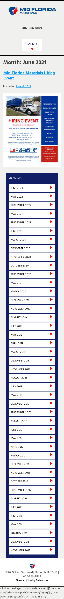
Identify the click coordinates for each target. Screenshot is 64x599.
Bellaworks (42, 580)
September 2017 (21, 412)
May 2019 (17, 335)
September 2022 (21, 205)
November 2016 (20, 473)
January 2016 (19, 533)
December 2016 (20, 464)
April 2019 (17, 343)
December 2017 (20, 404)
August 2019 (19, 317)
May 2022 (17, 214)
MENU (32, 44)
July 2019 (16, 326)
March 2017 (18, 456)
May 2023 (17, 197)
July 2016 (16, 507)
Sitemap (20, 580)
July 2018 (16, 386)
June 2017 (17, 430)
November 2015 (20, 550)
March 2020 (18, 292)
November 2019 (20, 309)
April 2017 (17, 447)
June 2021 (17, 231)
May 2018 (17, 395)
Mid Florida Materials (32, 13)
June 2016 (17, 516)
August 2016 (19, 499)
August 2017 (19, 421)
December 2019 (20, 300)
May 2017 (17, 438)
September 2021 (21, 222)
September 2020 (21, 274)
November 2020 (21, 257)
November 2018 (20, 369)
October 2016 (19, 481)
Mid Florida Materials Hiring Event (29, 76)
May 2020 (17, 283)
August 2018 (19, 378)
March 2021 (18, 240)
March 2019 (18, 352)
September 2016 (21, 490)
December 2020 (20, 248)
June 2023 (17, 188)
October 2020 (20, 266)
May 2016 (17, 524)
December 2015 (20, 542)
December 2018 (20, 361)
